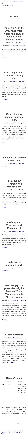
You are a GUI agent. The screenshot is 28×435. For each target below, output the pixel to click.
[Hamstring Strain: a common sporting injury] (14, 67)
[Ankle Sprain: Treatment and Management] (14, 217)
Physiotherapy (15, 45)
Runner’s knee (14, 378)
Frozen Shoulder (14, 334)
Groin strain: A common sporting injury (14, 117)
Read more (5, 57)
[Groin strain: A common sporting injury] (14, 108)
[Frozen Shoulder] (14, 329)
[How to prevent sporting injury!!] (14, 256)
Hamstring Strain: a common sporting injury (14, 75)
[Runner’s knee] (14, 372)
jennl (23, 337)
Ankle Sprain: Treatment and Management (14, 225)
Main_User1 (23, 45)
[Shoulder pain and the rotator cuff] (14, 152)
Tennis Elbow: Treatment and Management (14, 184)
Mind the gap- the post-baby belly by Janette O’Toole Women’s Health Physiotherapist (14, 291)
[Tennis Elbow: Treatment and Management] (14, 175)
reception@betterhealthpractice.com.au (18, 1)
